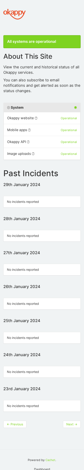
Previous (15, 424)
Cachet (50, 460)
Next (71, 424)
